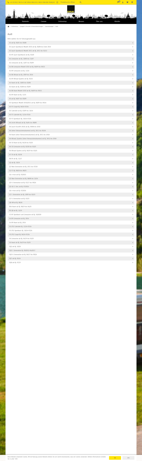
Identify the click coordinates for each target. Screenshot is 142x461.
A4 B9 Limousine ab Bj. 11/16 (19, 71)
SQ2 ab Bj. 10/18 (15, 246)
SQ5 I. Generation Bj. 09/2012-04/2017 (22, 250)
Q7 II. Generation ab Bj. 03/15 (19, 199)
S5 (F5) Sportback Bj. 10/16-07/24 (20, 230)
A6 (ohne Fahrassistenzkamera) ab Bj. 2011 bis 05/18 (27, 131)
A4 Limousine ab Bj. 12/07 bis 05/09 (21, 63)
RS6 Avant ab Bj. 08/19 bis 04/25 (20, 207)
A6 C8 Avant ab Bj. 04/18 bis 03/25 (21, 143)
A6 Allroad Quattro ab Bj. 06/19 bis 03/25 (23, 151)
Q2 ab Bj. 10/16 (14, 163)
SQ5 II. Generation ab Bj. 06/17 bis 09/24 (23, 254)
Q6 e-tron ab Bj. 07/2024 (17, 191)
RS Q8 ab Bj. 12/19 (15, 210)
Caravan (43, 21)
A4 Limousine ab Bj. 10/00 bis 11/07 (21, 59)
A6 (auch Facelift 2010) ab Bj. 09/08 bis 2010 (24, 127)
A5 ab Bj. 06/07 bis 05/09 (17, 99)
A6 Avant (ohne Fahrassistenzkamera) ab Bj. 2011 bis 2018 (29, 135)
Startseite (25, 21)
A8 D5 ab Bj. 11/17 (15, 159)
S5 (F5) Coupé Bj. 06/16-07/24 (19, 234)
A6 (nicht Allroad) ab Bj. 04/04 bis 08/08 (22, 123)
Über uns (99, 21)
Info (128, 458)
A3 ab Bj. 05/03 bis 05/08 (17, 43)
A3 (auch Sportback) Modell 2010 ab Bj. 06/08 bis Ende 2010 (30, 47)
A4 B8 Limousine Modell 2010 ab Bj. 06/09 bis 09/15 (27, 67)
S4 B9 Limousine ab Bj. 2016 (19, 218)
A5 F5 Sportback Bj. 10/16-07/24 (20, 119)
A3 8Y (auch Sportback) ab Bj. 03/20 (21, 55)
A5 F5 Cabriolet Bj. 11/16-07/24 (19, 115)
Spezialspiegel (49, 26)
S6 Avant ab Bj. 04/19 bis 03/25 (20, 242)
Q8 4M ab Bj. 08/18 (15, 202)
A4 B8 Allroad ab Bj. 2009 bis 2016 (21, 75)
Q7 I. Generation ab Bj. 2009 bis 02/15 (22, 194)
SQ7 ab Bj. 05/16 (15, 258)
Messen (81, 21)
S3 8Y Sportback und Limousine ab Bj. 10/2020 (25, 215)
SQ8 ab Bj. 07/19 (15, 262)
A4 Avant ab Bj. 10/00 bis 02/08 (20, 83)
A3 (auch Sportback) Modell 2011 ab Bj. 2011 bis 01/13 (28, 51)
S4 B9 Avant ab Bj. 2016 (17, 222)
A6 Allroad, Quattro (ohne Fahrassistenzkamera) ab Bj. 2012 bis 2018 (32, 139)
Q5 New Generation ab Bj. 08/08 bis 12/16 (23, 179)
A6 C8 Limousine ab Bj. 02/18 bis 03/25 (22, 147)
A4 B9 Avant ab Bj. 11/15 (17, 95)
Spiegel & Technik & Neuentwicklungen (31, 26)
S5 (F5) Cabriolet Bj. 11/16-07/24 (20, 226)
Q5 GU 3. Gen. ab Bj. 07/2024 (19, 186)
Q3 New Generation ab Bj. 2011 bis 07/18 (23, 167)
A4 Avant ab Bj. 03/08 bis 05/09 (20, 87)
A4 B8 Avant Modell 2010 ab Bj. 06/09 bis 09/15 (25, 91)
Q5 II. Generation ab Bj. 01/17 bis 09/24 (22, 183)
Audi (57, 26)
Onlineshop (62, 21)
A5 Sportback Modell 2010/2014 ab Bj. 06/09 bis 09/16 (27, 103)
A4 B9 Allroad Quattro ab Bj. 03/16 (21, 79)
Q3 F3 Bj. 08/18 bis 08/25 (17, 171)
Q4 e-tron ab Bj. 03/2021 (17, 175)
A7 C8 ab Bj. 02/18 (15, 155)
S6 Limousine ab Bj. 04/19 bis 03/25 (21, 238)
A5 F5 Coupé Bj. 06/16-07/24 (19, 107)
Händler (117, 21)
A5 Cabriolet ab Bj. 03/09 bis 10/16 (21, 111)
